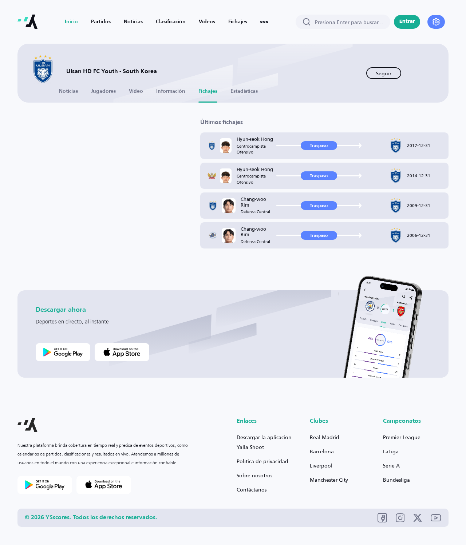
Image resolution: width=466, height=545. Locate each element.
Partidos (101, 21)
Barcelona (322, 451)
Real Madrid (324, 437)
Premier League (401, 437)
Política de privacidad (262, 461)
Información (170, 91)
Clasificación (171, 21)
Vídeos (207, 21)
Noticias (133, 21)
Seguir (383, 73)
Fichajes (237, 21)
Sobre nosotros (254, 475)
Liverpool (321, 465)
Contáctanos (251, 489)
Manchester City (329, 480)
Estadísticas (244, 91)
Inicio (71, 21)
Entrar (407, 21)
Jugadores (103, 91)
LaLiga (391, 451)
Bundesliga (396, 480)
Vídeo (136, 91)
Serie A (391, 465)
